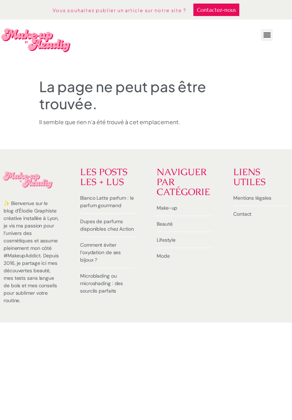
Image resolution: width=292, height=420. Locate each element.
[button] (267, 35)
